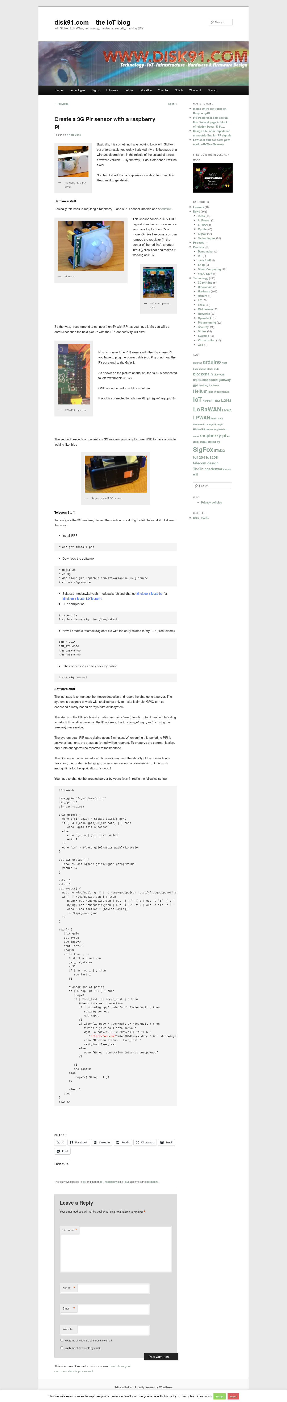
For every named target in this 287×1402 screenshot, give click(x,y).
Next (172, 104)
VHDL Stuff (205, 274)
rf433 (196, 442)
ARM (224, 362)
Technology (200, 278)
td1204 (199, 457)
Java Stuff (204, 260)
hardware (214, 385)
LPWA (227, 410)
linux (215, 400)
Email (69, 1308)
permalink (152, 1182)
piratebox (222, 429)
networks (211, 429)
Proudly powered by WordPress (154, 1387)
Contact (212, 90)
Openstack (205, 318)
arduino (212, 361)
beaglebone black (203, 368)
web (200, 345)
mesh (220, 418)
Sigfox (96, 90)
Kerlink (207, 400)
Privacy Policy (123, 1387)
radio (196, 436)
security (214, 441)
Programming (207, 322)
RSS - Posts (201, 518)
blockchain (203, 374)
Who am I (195, 90)
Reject (233, 1396)
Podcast (198, 242)
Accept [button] (219, 1396)
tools (228, 469)
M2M (213, 418)
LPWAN (203, 225)
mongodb (211, 424)
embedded (210, 380)
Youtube (163, 90)
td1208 (212, 457)
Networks (204, 314)
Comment (70, 1230)
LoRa (201, 305)
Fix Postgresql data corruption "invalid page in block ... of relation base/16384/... (212, 122)
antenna (197, 362)
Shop (201, 265)
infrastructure (221, 391)
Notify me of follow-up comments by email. (88, 1340)
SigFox (203, 449)
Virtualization (206, 340)
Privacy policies (211, 502)
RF (228, 436)
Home (59, 90)
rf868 (203, 442)
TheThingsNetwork (208, 468)
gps (196, 385)
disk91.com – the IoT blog (92, 21)
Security (203, 327)
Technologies (77, 90)
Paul (126, 1182)
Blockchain (205, 287)
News (196, 211)
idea (210, 392)
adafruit (166, 208)
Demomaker (205, 251)
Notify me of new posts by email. (83, 1348)
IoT (84, 1182)
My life (202, 229)
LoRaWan (112, 90)
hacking (203, 385)
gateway (225, 379)
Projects (198, 247)
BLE (216, 369)
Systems (203, 336)
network (199, 429)
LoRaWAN (207, 409)
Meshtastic (199, 424)
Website (67, 1329)
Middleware (205, 309)
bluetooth (219, 374)
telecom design (206, 462)
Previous (61, 104)
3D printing (205, 282)
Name (69, 1287)
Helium (128, 90)
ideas (201, 216)
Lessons (198, 207)
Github (179, 90)
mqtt (220, 424)
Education (146, 90)
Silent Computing (209, 269)
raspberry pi (112, 1182)
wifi (195, 474)
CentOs (197, 380)
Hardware (204, 291)
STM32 (219, 450)
